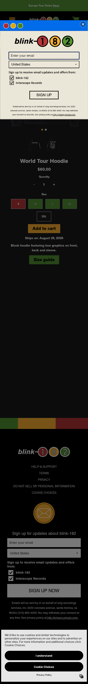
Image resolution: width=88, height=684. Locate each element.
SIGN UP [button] (44, 95)
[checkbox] (44, 78)
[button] (83, 24)
